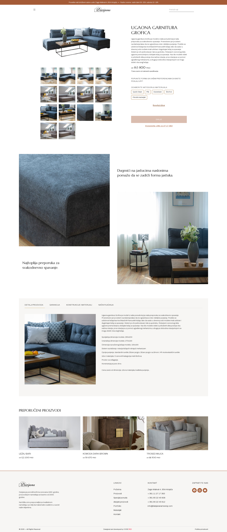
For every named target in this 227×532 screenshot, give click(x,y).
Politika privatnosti (201, 529)
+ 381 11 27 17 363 (156, 493)
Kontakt (117, 514)
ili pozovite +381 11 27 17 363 (158, 126)
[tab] (35, 305)
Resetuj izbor (159, 105)
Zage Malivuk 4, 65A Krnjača (160, 489)
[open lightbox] (48, 76)
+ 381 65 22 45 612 (156, 502)
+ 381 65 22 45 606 (156, 498)
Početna (117, 489)
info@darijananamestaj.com (160, 506)
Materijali (117, 510)
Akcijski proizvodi (121, 502)
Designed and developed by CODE (117, 529)
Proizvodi (118, 493)
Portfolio (117, 506)
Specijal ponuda (120, 498)
